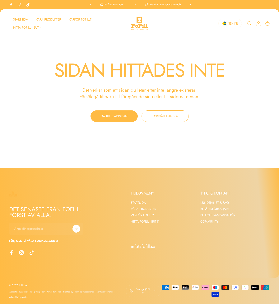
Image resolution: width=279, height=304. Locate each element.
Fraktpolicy (68, 291)
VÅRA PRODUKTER (143, 209)
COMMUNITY (209, 222)
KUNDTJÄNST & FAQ (214, 203)
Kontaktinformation (105, 291)
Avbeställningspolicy (18, 297)
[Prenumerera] (76, 229)
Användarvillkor (54, 291)
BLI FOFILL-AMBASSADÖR (217, 215)
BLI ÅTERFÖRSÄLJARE (214, 209)
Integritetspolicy (37, 291)
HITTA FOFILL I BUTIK (145, 222)
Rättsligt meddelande (84, 291)
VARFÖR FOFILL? (142, 215)
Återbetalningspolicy (18, 291)
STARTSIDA (138, 203)
